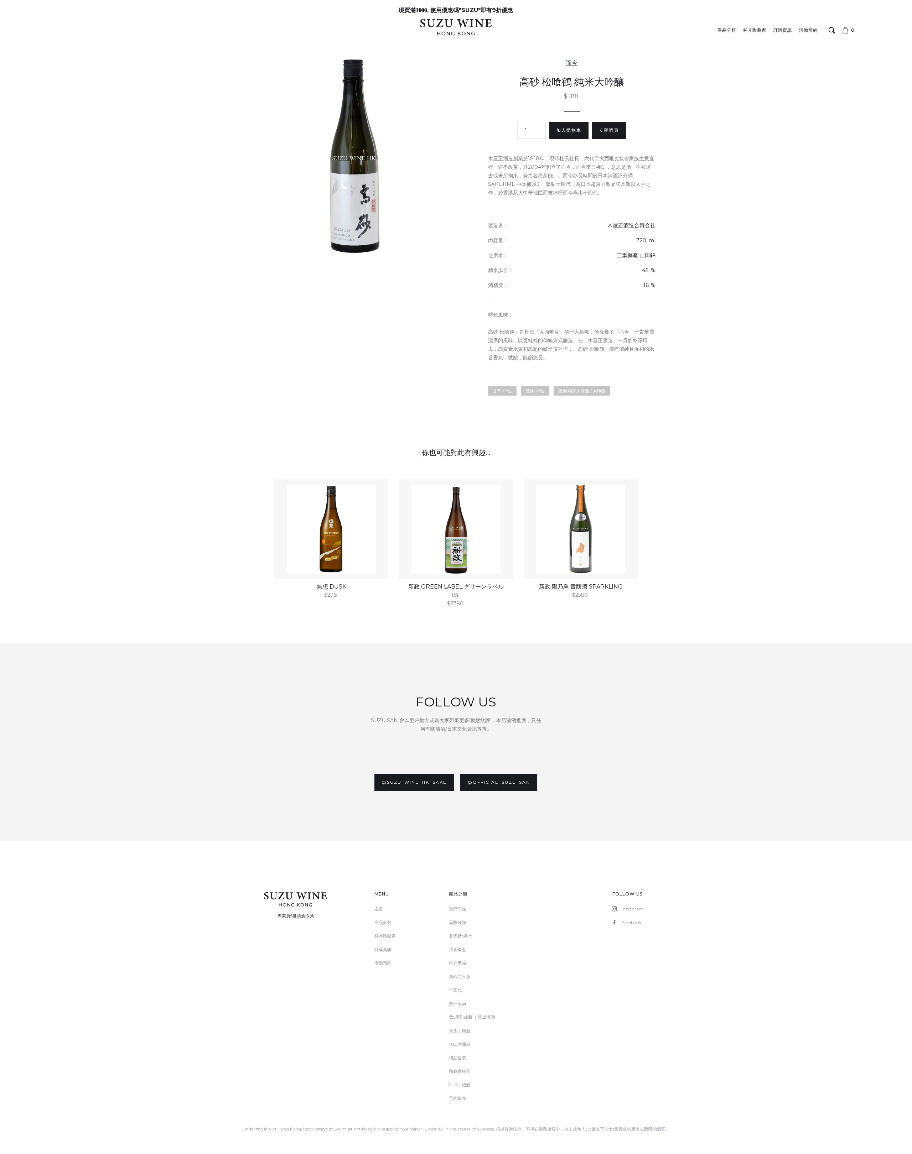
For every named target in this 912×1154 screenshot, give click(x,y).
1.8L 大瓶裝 (460, 1044)
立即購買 (609, 130)
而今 (571, 62)
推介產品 (457, 963)
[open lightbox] (354, 156)
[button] (866, 30)
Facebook (631, 922)
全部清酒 (457, 1003)
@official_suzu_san (498, 782)
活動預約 (808, 30)
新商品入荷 (459, 976)
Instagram (632, 909)
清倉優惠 (457, 949)
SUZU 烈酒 (459, 1084)
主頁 (378, 909)
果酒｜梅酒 (459, 1030)
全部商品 (457, 909)
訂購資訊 (782, 30)
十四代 (455, 990)
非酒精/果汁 (460, 936)
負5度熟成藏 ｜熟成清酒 (472, 1017)
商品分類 (726, 30)
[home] (456, 27)
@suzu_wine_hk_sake (414, 782)
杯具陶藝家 (754, 30)
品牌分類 (457, 922)
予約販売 (457, 1098)
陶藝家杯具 (459, 1071)
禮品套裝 (457, 1057)
